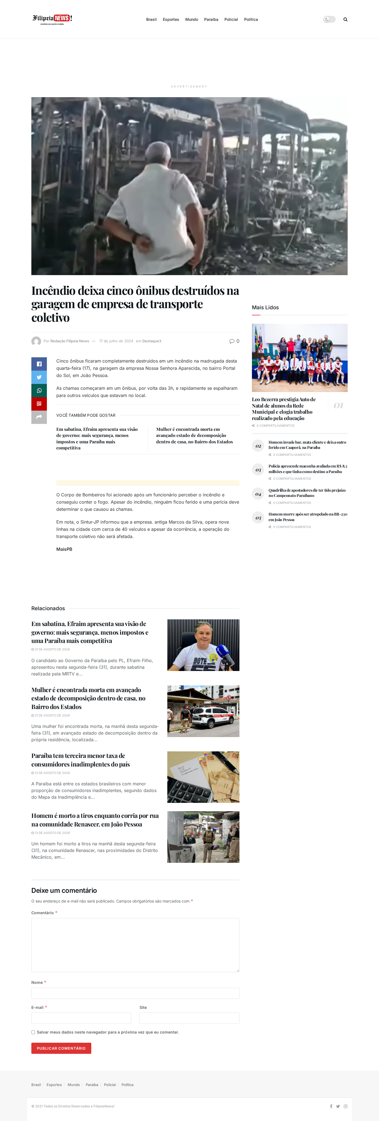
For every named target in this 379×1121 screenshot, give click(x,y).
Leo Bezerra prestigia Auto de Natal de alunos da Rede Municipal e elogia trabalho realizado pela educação (284, 408)
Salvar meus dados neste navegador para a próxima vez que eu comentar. (108, 1032)
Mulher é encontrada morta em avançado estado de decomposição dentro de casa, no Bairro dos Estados (194, 435)
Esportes (171, 19)
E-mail (39, 1007)
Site (143, 1007)
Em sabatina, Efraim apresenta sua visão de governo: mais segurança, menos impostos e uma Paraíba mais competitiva (97, 438)
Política (251, 19)
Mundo (191, 19)
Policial (231, 19)
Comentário (44, 912)
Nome (39, 982)
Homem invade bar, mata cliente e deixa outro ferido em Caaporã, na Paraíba (307, 444)
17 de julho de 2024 (116, 341)
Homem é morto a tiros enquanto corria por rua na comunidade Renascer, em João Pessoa (94, 819)
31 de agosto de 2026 (52, 649)
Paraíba (211, 19)
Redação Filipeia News (69, 341)
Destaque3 (151, 341)
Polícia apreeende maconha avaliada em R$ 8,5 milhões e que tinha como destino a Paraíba (308, 468)
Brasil (151, 19)
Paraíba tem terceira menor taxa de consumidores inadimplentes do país (80, 759)
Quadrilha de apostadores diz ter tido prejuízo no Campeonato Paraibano (307, 492)
